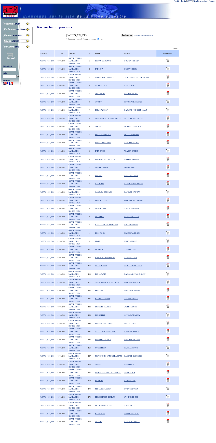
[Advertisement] (202, 76)
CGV (189, 1)
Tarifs (183, 1)
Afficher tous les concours (143, 35)
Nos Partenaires (200, 1)
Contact (212, 1)
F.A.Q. (176, 1)
